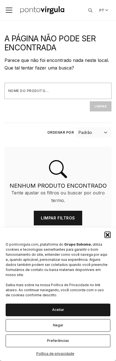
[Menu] (9, 10)
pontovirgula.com (23, 244)
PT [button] (101, 10)
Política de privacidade (55, 353)
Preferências (58, 340)
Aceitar (58, 310)
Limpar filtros (58, 218)
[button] (107, 234)
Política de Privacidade (70, 285)
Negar (58, 325)
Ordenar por (60, 132)
